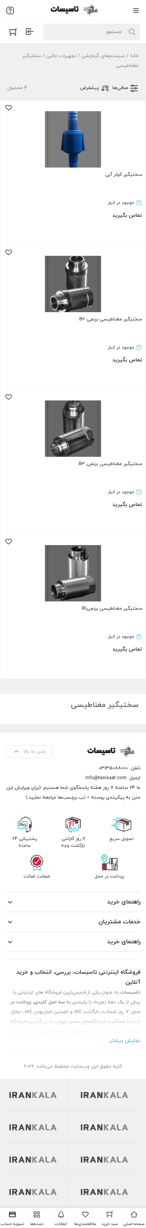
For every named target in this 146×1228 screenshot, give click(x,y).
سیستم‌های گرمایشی (103, 56)
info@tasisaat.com (106, 778)
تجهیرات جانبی (61, 56)
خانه (134, 56)
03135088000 (113, 768)
